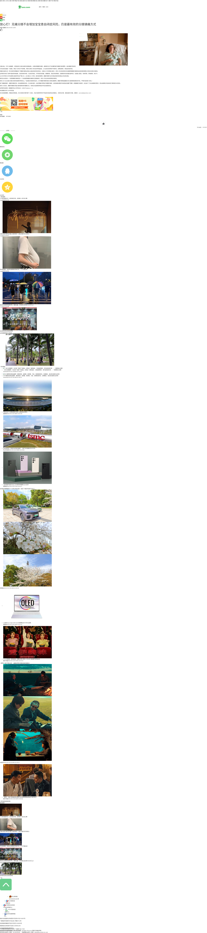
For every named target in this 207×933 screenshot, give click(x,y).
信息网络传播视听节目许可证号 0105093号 (11, 923)
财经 (42, 0)
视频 (39, 0)
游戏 (21, 0)
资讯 (4, 0)
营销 (31, 0)
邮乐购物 (7, 929)
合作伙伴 (12, 929)
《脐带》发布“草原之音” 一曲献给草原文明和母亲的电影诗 (14, 663)
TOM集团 (2, 929)
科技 (57, 0)
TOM (1, 200)
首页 (1, 0)
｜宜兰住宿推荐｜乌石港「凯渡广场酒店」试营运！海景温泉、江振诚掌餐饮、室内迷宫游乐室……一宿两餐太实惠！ (32, 370)
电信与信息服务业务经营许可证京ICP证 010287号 (12, 918)
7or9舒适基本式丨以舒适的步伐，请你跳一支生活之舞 (13, 198)
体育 (13, 0)
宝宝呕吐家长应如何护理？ (7, 331)
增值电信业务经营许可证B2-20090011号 (10, 925)
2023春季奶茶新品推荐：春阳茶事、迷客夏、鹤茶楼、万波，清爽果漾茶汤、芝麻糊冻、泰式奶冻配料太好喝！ (31, 375)
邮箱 (34, 0)
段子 (47, 0)
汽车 (52, 0)
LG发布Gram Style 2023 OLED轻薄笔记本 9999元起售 (17, 622)
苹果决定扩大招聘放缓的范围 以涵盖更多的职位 (15, 412)
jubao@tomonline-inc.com (41, 932)
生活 (26, 0)
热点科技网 (6, 450)
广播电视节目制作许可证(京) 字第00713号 (10, 921)
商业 (36, 0)
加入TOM (22, 929)
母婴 (29, 0)
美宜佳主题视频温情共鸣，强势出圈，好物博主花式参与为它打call (16, 305)
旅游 (23, 0)
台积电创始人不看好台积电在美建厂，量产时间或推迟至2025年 (19, 448)
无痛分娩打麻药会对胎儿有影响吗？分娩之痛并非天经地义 (14, 234)
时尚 (18, 0)
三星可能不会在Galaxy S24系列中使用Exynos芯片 (16, 484)
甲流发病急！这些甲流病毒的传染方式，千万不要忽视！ (14, 269)
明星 (16, 0)
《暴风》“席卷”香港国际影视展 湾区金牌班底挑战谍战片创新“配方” (20, 797)
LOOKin (7, 0)
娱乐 (11, 0)
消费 (49, 0)
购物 (55, 0)
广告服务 (17, 929)
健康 (44, 0)
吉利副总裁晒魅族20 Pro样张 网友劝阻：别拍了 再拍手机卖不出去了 (17, 488)
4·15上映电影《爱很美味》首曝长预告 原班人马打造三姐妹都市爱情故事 (21, 659)
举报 (1, 114)
